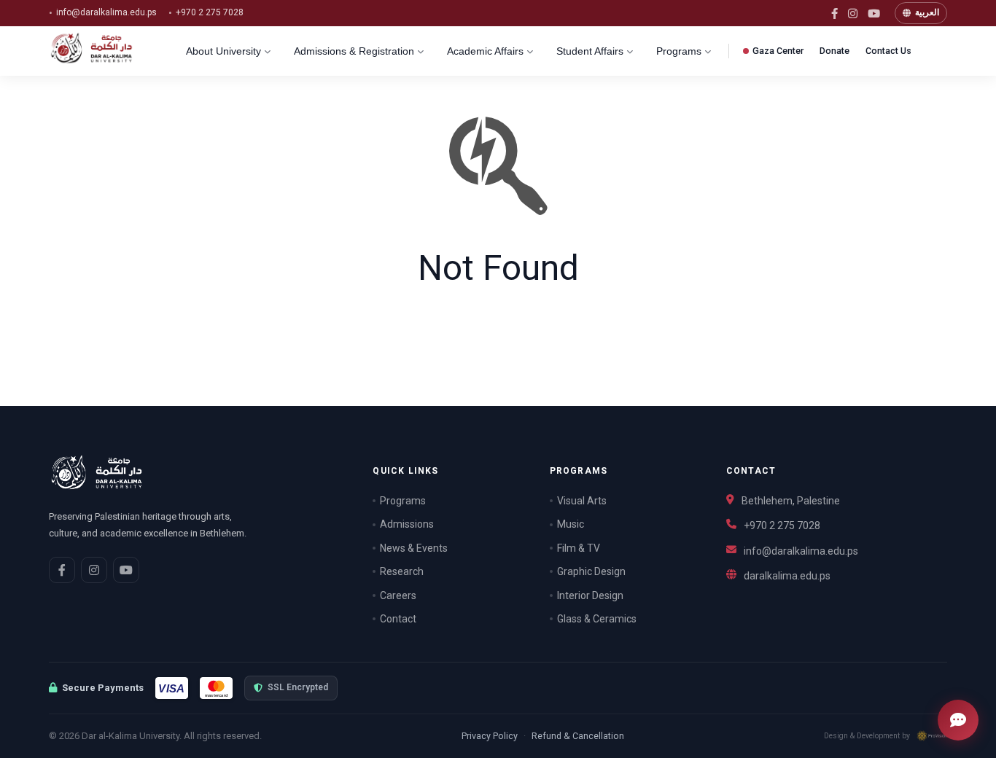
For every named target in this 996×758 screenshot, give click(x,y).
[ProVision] (932, 735)
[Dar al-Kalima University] (103, 51)
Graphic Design (591, 571)
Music (570, 524)
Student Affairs (589, 51)
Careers (398, 595)
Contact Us (888, 50)
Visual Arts (582, 501)
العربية (927, 12)
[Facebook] (834, 13)
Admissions (407, 524)
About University (223, 51)
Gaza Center (778, 50)
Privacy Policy (490, 735)
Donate (834, 50)
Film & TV (578, 548)
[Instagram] (852, 13)
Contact (398, 619)
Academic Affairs (485, 51)
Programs (678, 51)
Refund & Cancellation (578, 735)
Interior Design (590, 595)
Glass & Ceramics (597, 619)
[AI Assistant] (958, 720)
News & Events (414, 548)
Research (402, 571)
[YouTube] (874, 13)
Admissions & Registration (354, 51)
